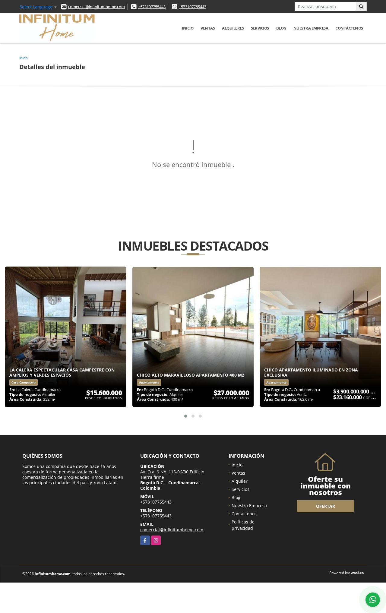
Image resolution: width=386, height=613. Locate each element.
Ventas (208, 28)
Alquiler (240, 481)
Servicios (260, 28)
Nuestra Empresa (310, 28)
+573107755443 (152, 6)
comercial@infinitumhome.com (96, 6)
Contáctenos (349, 28)
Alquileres (233, 28)
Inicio (187, 28)
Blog (281, 28)
